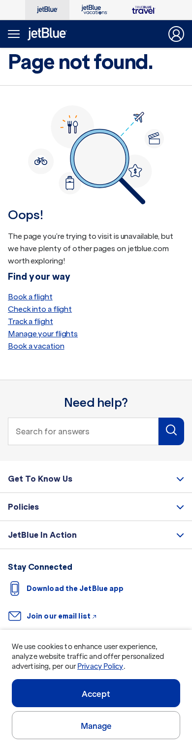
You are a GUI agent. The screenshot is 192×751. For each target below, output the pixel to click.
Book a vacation (36, 346)
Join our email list (59, 616)
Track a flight (30, 321)
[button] (171, 431)
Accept (96, 694)
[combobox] (83, 431)
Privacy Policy (100, 666)
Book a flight (30, 296)
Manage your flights (43, 333)
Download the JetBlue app (75, 588)
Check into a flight (40, 309)
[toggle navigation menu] (13, 34)
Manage (96, 726)
